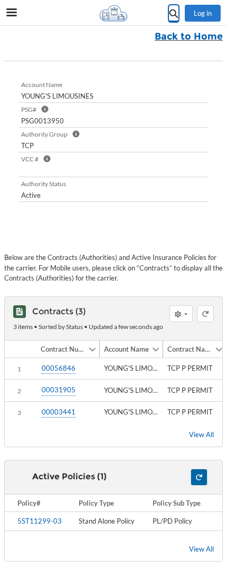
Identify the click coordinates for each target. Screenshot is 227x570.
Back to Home (189, 36)
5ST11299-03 (39, 521)
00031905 (58, 389)
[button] (62, 349)
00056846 (58, 368)
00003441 (58, 412)
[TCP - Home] (113, 13)
